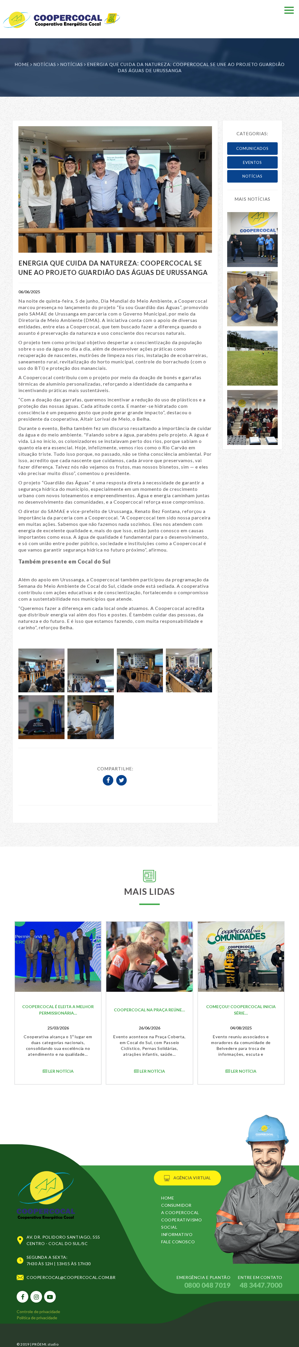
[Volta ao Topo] (46, 1188)
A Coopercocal (180, 1212)
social (169, 1227)
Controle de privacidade (38, 1311)
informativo (177, 1234)
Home (22, 64)
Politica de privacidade (37, 1317)
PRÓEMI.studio (45, 1344)
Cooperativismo (181, 1219)
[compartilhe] (109, 780)
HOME (167, 1197)
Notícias (45, 64)
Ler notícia (60, 1071)
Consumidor (176, 1205)
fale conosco (178, 1241)
